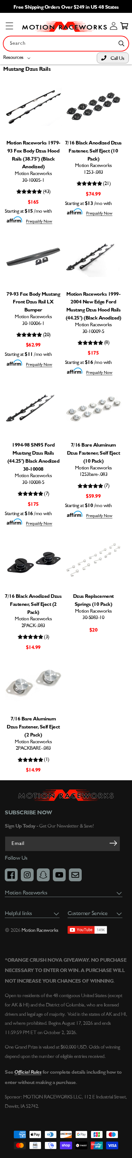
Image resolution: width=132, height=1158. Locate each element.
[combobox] (66, 43)
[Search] (121, 43)
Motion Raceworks (39, 930)
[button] (18, 57)
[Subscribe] (113, 843)
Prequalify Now (39, 221)
